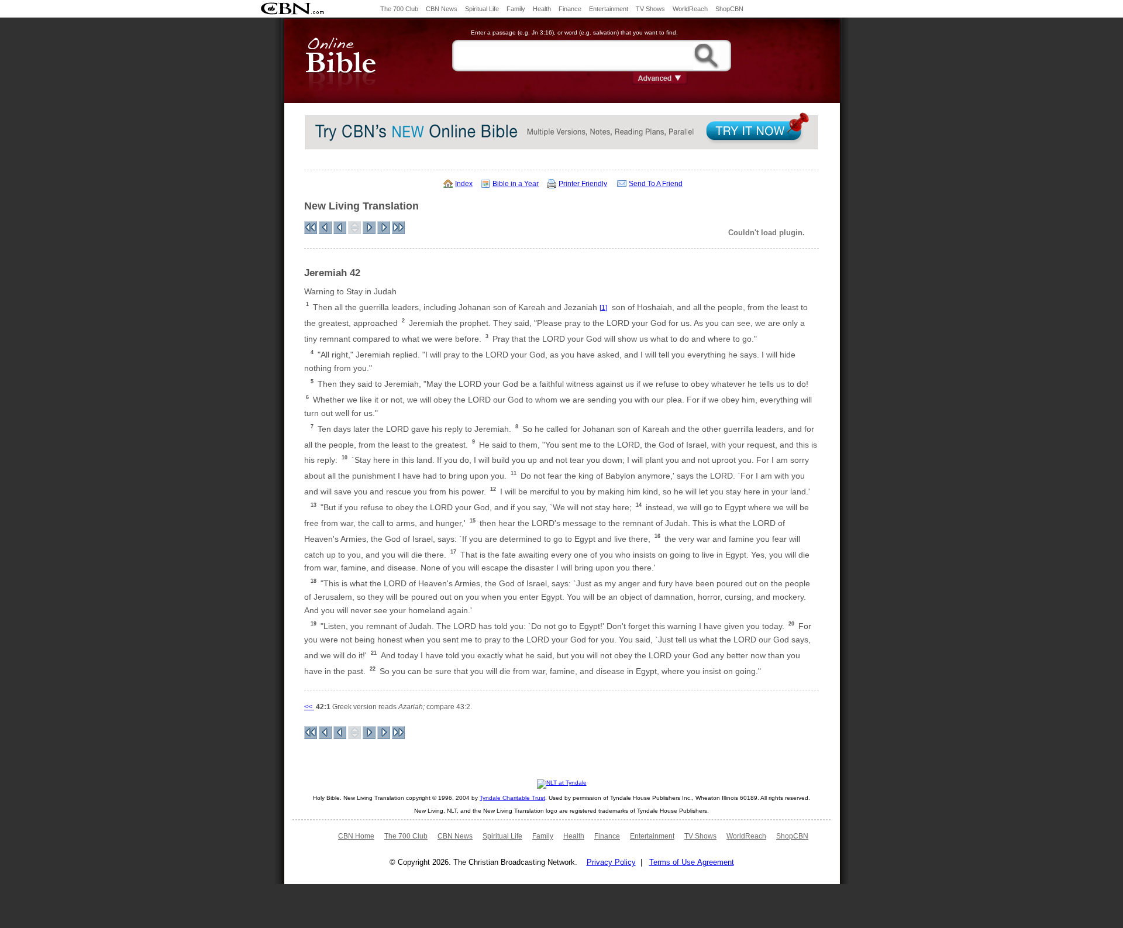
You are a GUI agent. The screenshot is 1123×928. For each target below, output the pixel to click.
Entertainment (608, 8)
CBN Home (356, 836)
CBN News (441, 8)
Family (516, 8)
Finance (570, 8)
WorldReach (690, 8)
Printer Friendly (583, 184)
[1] (603, 307)
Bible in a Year (515, 184)
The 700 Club (399, 8)
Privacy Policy (611, 862)
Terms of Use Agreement (691, 862)
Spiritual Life (482, 8)
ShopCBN (729, 8)
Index (464, 184)
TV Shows (650, 8)
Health (542, 8)
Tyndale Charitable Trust (512, 798)
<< (309, 707)
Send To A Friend (656, 184)
